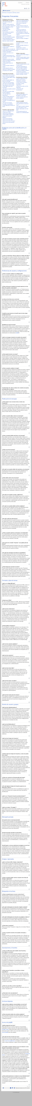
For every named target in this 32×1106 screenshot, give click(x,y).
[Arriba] (29, 145)
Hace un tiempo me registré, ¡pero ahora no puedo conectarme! (8, 33)
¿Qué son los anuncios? (7, 118)
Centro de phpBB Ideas (10, 1040)
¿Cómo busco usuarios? (21, 71)
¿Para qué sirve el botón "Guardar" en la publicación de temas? (9, 100)
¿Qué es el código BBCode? (8, 110)
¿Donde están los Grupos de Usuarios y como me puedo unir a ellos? (22, 27)
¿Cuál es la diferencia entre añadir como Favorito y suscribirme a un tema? (21, 80)
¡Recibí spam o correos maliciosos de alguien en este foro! (22, 49)
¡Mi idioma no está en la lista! (8, 59)
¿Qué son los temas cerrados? (9, 121)
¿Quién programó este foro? (22, 102)
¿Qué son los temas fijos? (8, 119)
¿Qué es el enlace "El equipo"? (22, 38)
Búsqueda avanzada (25, 4)
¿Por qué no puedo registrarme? (9, 25)
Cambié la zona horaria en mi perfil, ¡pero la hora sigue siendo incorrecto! (9, 56)
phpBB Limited (5, 1029)
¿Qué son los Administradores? (22, 20)
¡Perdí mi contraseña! (7, 35)
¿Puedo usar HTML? (7, 112)
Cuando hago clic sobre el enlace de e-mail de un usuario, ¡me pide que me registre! (9, 69)
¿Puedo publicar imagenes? (8, 114)
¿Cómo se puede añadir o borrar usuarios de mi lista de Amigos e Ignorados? (22, 58)
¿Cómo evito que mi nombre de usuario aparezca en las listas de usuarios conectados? (9, 50)
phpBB (17, 332)
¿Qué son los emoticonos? (8, 113)
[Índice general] (4, 6)
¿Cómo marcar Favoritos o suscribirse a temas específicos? (21, 83)
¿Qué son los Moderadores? (22, 21)
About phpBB (5, 1032)
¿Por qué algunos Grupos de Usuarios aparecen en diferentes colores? (22, 33)
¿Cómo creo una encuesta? (8, 82)
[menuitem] (25, 8)
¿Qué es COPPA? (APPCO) (8, 24)
